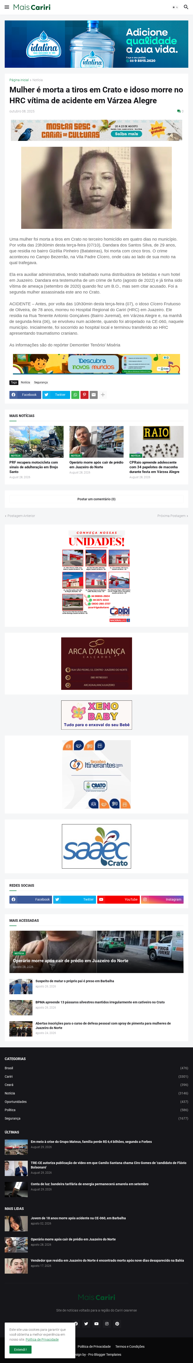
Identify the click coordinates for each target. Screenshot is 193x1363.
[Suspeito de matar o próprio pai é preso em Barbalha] (20, 986)
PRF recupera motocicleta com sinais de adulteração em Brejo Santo (33, 467)
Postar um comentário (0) (96, 499)
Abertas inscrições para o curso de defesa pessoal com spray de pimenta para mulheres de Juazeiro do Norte (103, 1025)
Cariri (96, 1076)
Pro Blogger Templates (104, 1354)
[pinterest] (117, 1324)
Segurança (41, 382)
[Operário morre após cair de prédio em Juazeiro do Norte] (16, 1244)
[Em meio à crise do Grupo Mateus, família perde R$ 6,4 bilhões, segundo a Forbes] (16, 1147)
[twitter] (86, 1324)
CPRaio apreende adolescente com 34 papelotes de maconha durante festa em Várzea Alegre (154, 467)
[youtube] (96, 1324)
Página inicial (19, 80)
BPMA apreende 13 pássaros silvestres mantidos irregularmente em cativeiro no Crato (100, 1002)
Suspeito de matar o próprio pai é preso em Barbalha (75, 981)
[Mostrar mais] (103, 395)
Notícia (37, 80)
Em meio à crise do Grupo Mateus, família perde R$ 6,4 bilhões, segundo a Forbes (91, 1142)
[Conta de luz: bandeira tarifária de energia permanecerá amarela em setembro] (16, 1189)
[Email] (94, 395)
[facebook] (76, 1324)
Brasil (96, 1068)
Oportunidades (96, 1102)
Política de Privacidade (94, 1346)
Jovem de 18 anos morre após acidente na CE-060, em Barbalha (78, 1218)
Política (96, 1110)
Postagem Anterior (21, 516)
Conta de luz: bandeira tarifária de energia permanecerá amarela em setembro (90, 1184)
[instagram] (107, 1324)
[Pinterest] (84, 395)
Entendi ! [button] (20, 1349)
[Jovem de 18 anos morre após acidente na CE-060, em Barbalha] (16, 1223)
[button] (6, 7)
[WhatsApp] (75, 395)
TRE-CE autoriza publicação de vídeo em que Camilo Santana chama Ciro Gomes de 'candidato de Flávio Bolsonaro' (108, 1165)
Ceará (96, 1085)
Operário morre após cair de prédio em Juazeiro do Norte (96, 464)
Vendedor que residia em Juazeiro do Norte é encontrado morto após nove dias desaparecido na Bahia (107, 1260)
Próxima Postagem (171, 516)
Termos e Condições (130, 1346)
